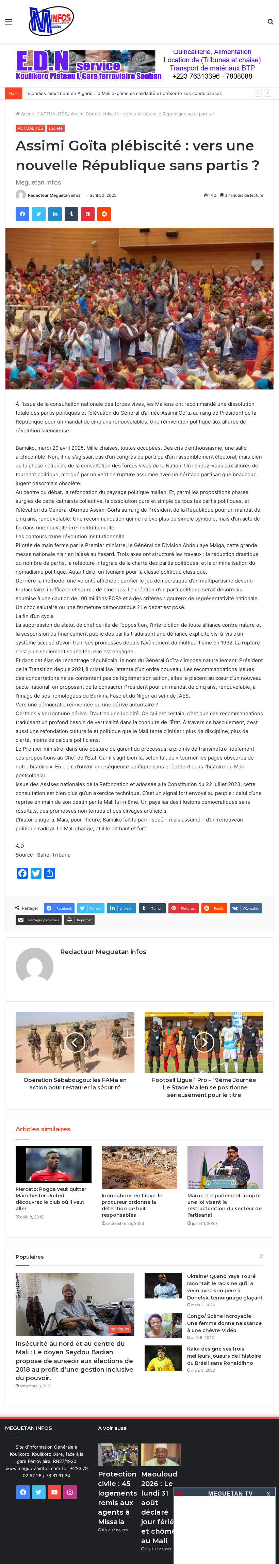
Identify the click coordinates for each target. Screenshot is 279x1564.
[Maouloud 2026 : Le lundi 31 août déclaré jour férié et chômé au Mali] (161, 1454)
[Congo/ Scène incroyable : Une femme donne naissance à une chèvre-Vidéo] (163, 1325)
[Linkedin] (55, 214)
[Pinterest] (88, 214)
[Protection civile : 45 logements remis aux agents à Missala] (118, 1454)
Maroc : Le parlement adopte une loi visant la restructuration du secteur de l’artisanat (224, 1205)
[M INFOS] (54, 21)
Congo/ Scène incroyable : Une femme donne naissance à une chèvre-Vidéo (224, 1323)
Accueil (28, 113)
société (56, 128)
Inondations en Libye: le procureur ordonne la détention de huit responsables (132, 1205)
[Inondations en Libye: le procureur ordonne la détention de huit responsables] (140, 1167)
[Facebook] (22, 214)
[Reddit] (104, 214)
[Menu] (8, 24)
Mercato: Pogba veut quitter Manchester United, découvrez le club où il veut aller (51, 1199)
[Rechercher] (270, 24)
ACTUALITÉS (53, 113)
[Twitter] (39, 214)
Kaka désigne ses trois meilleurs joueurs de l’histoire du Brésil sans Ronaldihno (224, 1356)
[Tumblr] (71, 214)
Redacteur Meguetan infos (54, 195)
